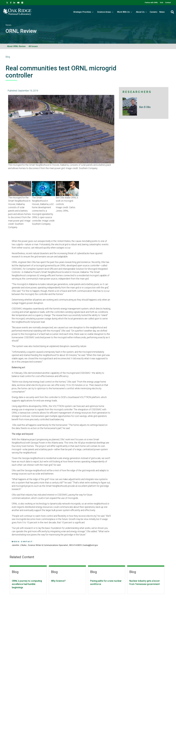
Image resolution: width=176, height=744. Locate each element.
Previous (4, 208)
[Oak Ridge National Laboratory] (17, 12)
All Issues (33, 46)
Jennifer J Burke (19, 545)
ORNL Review (21, 31)
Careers (153, 12)
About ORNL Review (16, 46)
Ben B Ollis (145, 107)
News (162, 12)
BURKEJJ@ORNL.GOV (90, 545)
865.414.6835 (75, 545)
